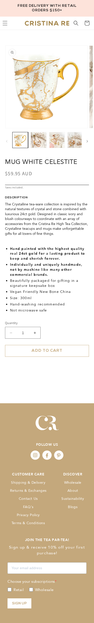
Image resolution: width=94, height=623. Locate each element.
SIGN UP (19, 603)
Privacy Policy (28, 515)
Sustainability (72, 498)
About (72, 490)
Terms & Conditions (28, 523)
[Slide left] (6, 141)
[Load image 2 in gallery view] (38, 140)
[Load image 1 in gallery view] (20, 140)
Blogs (72, 507)
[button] (75, 23)
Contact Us (28, 498)
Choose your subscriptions (31, 581)
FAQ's (28, 507)
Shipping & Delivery (28, 482)
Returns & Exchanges (28, 490)
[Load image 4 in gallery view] (75, 140)
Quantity (11, 323)
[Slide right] (87, 141)
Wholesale (72, 482)
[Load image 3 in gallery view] (57, 140)
